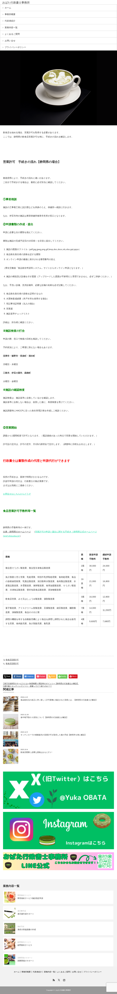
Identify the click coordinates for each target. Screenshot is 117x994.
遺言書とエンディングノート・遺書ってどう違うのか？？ (28, 686)
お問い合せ (10, 40)
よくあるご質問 (12, 34)
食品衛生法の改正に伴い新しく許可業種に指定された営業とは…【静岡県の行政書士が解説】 (59, 700)
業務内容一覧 (11, 27)
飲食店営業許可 (12, 660)
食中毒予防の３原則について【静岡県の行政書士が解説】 (44, 717)
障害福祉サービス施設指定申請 (30, 898)
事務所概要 (10, 14)
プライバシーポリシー (15, 47)
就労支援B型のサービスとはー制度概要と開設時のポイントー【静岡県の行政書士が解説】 (41, 683)
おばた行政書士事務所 (16, 2)
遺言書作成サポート (26, 914)
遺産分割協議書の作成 (27, 929)
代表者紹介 (10, 21)
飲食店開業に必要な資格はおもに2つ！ (37, 752)
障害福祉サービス (24, 895)
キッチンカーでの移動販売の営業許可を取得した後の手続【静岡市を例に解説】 (53, 735)
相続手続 (21, 926)
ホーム (8, 8)
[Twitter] (58, 979)
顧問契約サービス (24, 942)
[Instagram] (63, 979)
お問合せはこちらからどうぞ (17, 494)
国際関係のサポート (25, 958)
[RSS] (53, 979)
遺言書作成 (22, 911)
